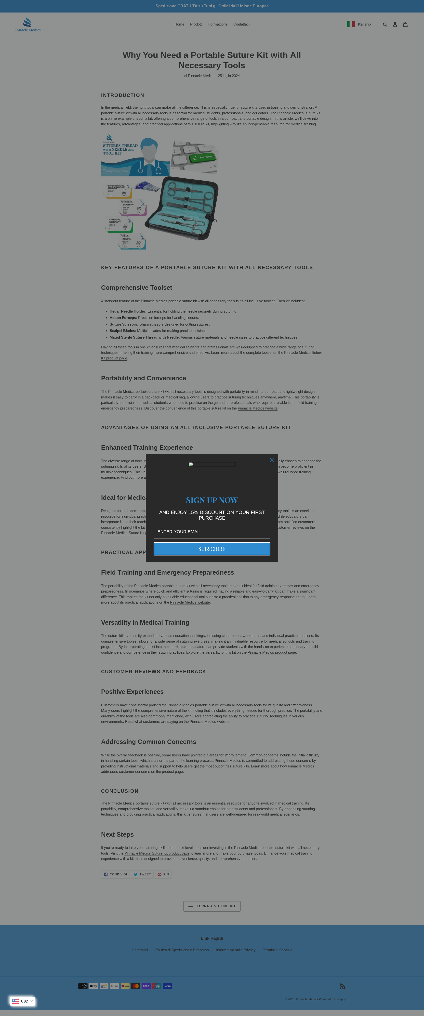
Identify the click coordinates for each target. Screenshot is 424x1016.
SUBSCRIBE (212, 548)
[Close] (272, 460)
